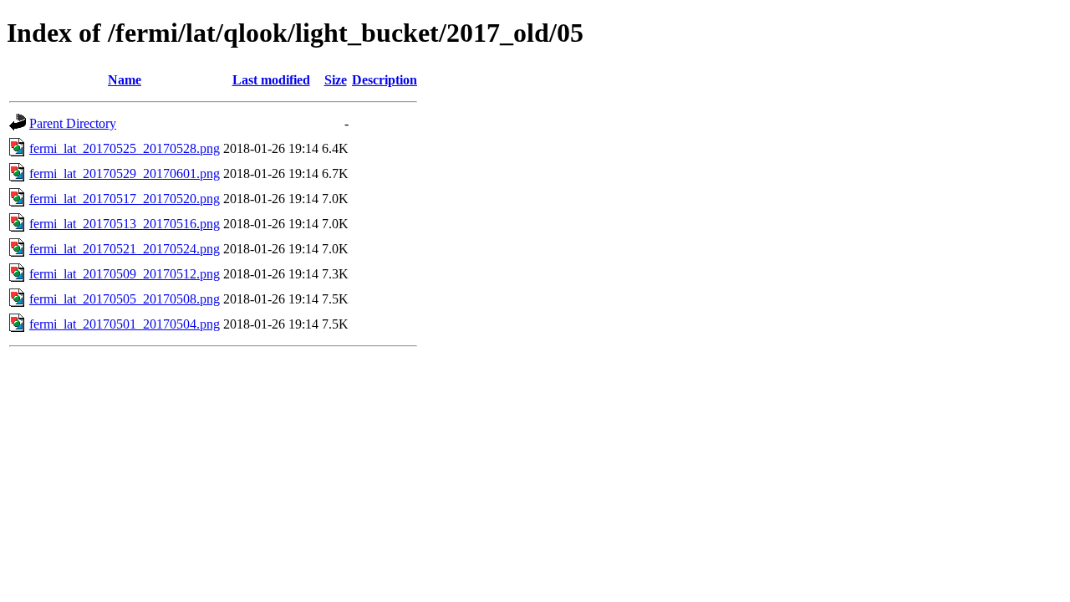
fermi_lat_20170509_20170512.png (124, 274)
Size (335, 80)
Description (384, 80)
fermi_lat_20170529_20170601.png (124, 173)
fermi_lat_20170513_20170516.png (124, 224)
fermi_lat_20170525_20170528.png (124, 148)
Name (124, 80)
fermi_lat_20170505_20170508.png (124, 299)
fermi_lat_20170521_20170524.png (124, 249)
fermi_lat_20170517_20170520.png (124, 198)
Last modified (271, 80)
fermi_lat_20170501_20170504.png (124, 324)
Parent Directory (72, 123)
